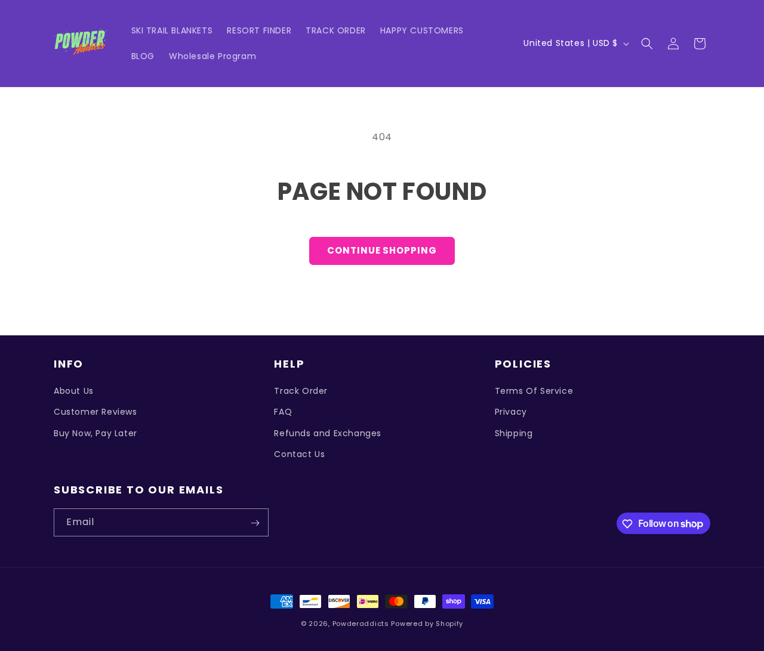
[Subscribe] (255, 523)
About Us (74, 391)
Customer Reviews (95, 412)
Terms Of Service (534, 391)
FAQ (283, 412)
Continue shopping (381, 250)
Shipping (514, 433)
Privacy (511, 412)
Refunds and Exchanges (327, 433)
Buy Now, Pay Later (95, 433)
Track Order (301, 391)
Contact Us (299, 454)
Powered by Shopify (427, 623)
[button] (647, 43)
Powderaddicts (360, 623)
